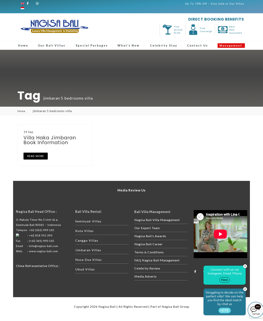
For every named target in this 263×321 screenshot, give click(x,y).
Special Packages (92, 45)
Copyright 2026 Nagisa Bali (95, 306)
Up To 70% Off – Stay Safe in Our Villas (214, 3)
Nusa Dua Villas (88, 259)
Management (230, 45)
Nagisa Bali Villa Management (157, 220)
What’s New (128, 45)
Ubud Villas (85, 269)
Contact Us (197, 45)
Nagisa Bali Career (148, 244)
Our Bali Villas (51, 45)
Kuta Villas (84, 231)
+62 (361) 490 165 (41, 230)
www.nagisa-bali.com (43, 251)
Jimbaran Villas (88, 250)
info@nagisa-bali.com (43, 246)
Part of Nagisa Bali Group (169, 306)
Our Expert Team (147, 228)
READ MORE (35, 156)
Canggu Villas (86, 240)
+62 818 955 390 (40, 235)
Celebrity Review (147, 268)
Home (23, 45)
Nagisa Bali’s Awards (150, 236)
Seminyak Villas (88, 221)
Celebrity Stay (163, 45)
